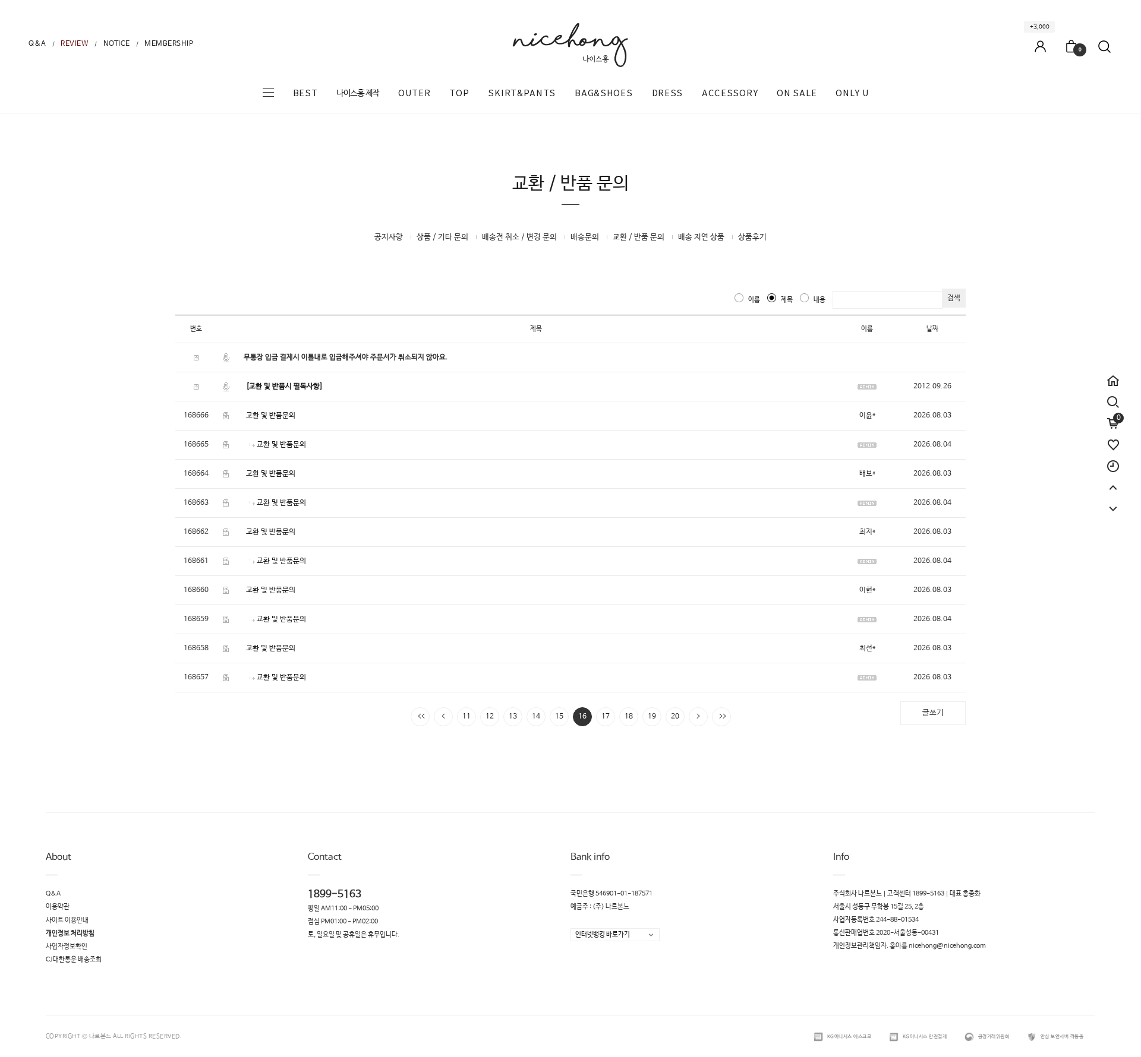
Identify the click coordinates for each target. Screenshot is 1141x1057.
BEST (305, 93)
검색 (953, 298)
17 (605, 717)
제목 (787, 299)
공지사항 (388, 237)
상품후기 (752, 237)
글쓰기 (933, 712)
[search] (1113, 402)
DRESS (667, 93)
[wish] (1113, 439)
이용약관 (58, 907)
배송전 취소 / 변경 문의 (519, 237)
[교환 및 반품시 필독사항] (284, 386)
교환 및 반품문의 (270, 416)
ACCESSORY (730, 93)
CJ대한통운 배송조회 (74, 960)
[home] (1113, 375)
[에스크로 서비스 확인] (818, 1036)
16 (582, 717)
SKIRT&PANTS (522, 93)
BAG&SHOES (603, 93)
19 (652, 717)
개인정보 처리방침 (70, 933)
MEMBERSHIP (168, 44)
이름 (754, 299)
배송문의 (584, 237)
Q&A (37, 44)
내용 (819, 299)
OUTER (414, 93)
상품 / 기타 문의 (442, 237)
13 (513, 717)
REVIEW (75, 44)
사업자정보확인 (66, 946)
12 (490, 717)
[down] (1113, 503)
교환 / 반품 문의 (638, 237)
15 (559, 717)
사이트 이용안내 (67, 920)
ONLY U (852, 93)
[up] (1113, 482)
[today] (1113, 461)
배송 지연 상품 (701, 237)
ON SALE (797, 93)
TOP (459, 93)
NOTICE (116, 44)
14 (536, 717)
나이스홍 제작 (357, 93)
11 (466, 717)
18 (629, 717)
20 (675, 717)
